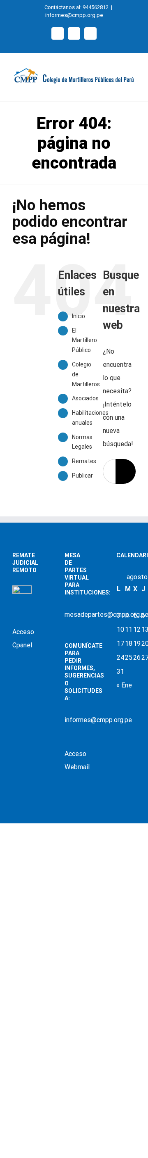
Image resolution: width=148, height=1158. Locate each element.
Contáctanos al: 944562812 (76, 7)
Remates (84, 461)
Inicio (78, 316)
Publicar (82, 475)
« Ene (124, 685)
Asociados (85, 398)
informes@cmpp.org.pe (74, 15)
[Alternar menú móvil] (132, 88)
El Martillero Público (84, 340)
